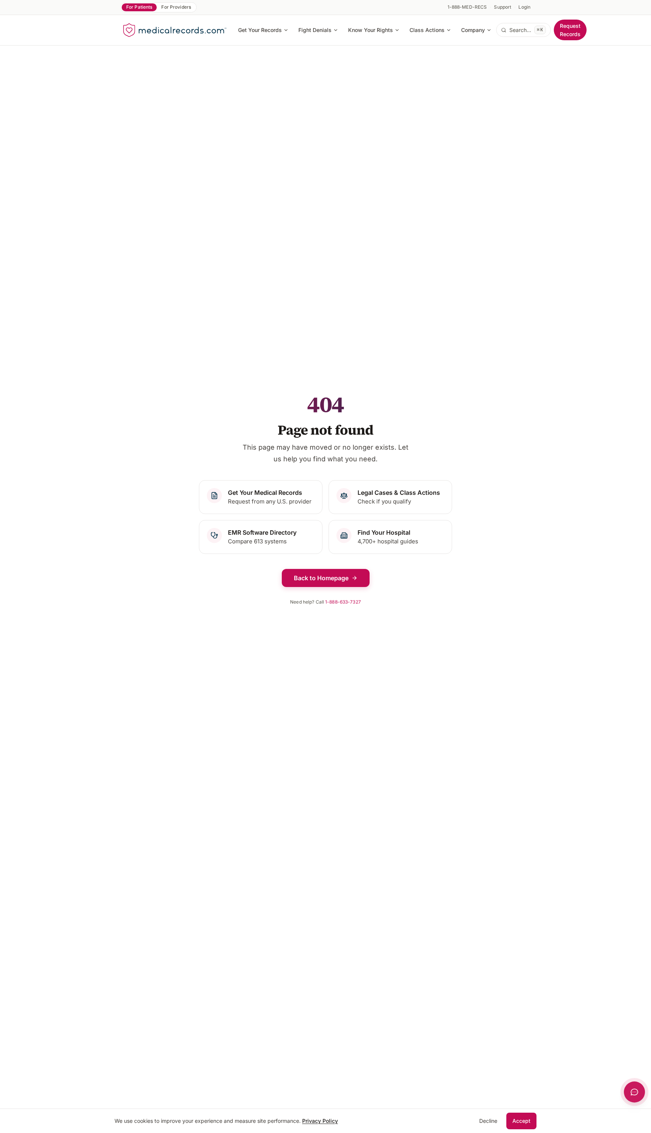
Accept (521, 1121)
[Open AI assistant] (634, 1092)
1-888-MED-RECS (467, 7)
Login (524, 7)
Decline (488, 1121)
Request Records (570, 30)
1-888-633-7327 (343, 602)
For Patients (139, 7)
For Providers (176, 7)
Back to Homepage (321, 578)
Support (502, 7)
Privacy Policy (320, 1121)
